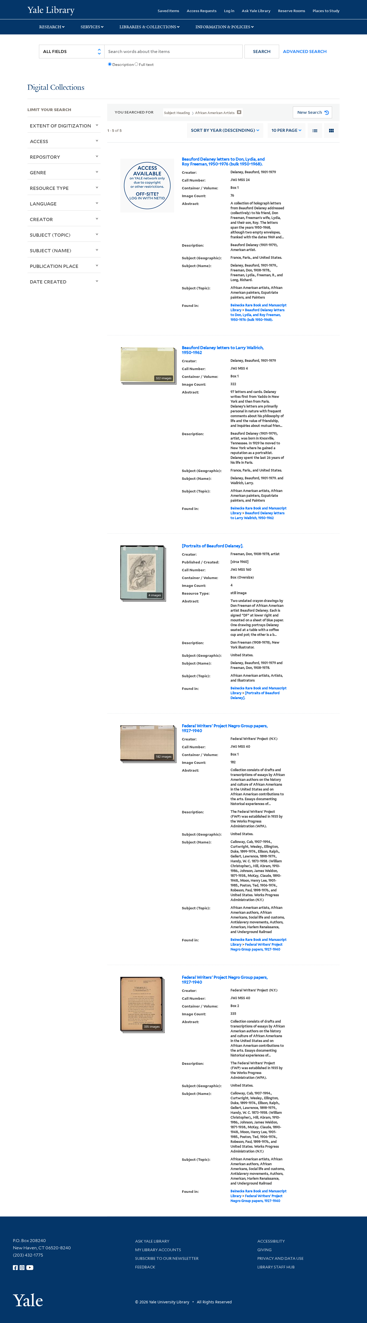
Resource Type (49, 188)
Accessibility (271, 1241)
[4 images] (142, 572)
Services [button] (90, 27)
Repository (45, 157)
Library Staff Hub (276, 1267)
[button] (261, 51)
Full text (146, 64)
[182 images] (147, 742)
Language (43, 203)
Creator (41, 219)
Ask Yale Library (256, 10)
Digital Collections (55, 88)
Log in (229, 10)
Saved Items (168, 10)
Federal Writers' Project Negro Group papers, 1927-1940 (225, 728)
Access (39, 141)
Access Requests (202, 10)
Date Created (48, 281)
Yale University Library (50, 10)
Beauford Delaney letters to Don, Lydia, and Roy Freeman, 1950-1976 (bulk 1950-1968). (223, 161)
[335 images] (141, 1003)
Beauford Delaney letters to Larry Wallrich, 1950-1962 (223, 350)
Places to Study (326, 10)
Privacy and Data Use (280, 1258)
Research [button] (50, 27)
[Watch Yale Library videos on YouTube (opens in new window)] (29, 1267)
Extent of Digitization (60, 125)
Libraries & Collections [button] (148, 27)
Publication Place (54, 266)
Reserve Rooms (291, 10)
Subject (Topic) (50, 235)
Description (123, 64)
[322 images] (147, 364)
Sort (223, 130)
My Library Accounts (158, 1250)
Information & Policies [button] (223, 27)
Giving (264, 1250)
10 (284, 130)
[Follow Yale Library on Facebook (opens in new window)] (15, 1267)
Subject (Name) (50, 250)
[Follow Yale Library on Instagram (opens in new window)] (22, 1267)
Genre (38, 172)
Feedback (145, 1267)
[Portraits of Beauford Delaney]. (212, 546)
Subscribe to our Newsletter (167, 1258)
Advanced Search (305, 51)
